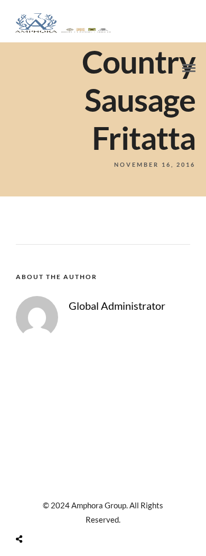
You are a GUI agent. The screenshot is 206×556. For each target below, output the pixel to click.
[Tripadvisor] (117, 485)
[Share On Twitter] (46, 513)
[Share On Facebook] (31, 513)
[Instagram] (103, 485)
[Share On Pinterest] (61, 513)
